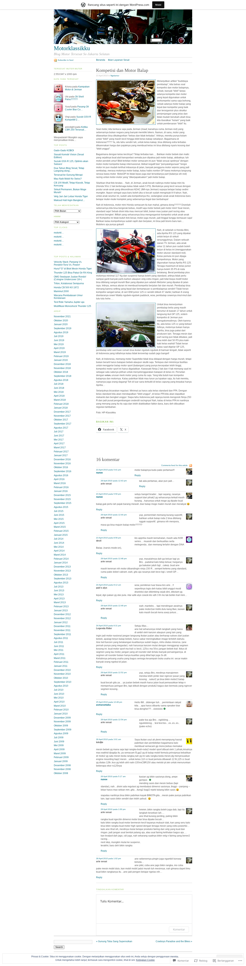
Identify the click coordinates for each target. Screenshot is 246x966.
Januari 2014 (61, 562)
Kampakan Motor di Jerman (77, 88)
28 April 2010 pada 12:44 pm (114, 515)
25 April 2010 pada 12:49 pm (109, 702)
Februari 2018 (61, 404)
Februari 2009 (61, 757)
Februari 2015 (61, 531)
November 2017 (62, 415)
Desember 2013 (62, 566)
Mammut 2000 (61, 291)
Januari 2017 (61, 455)
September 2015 (62, 503)
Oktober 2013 (61, 574)
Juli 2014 (58, 538)
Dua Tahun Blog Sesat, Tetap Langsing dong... (69, 169)
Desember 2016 (62, 459)
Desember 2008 (62, 765)
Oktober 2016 (61, 467)
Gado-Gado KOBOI (64, 150)
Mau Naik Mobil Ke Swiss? (68, 178)
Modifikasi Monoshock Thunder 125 (72, 306)
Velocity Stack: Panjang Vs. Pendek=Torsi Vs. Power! (68, 263)
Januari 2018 (61, 407)
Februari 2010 (61, 709)
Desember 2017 (62, 411)
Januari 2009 (61, 761)
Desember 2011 (62, 626)
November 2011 (62, 630)
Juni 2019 (59, 340)
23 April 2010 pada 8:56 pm (108, 538)
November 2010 (62, 674)
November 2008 (62, 769)
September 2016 (62, 471)
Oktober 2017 (61, 419)
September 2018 (62, 376)
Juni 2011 (59, 646)
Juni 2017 (59, 435)
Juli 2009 (58, 737)
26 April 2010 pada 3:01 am (108, 739)
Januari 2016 (61, 491)
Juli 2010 (58, 690)
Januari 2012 (61, 622)
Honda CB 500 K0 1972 (66, 287)
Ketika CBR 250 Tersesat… (76, 128)
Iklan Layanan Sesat (118, 60)
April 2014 (59, 550)
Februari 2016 (61, 487)
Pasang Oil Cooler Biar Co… (77, 108)
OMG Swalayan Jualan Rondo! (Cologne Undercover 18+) (70, 278)
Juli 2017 (58, 431)
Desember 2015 (62, 495)
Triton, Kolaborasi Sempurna (69, 283)
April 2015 (59, 523)
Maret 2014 (60, 554)
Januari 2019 (61, 360)
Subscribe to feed (65, 60)
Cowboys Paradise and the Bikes (174, 941)
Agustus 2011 (61, 638)
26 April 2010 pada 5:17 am (113, 776)
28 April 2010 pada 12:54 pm (114, 719)
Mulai (158, 4)
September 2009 (62, 729)
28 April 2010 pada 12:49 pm (114, 606)
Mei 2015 (59, 519)
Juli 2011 (58, 642)
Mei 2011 (58, 650)
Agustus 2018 (61, 380)
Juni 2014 (59, 543)
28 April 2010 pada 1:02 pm (108, 858)
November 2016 (62, 463)
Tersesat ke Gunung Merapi (68, 175)
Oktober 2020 (61, 320)
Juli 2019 (58, 336)
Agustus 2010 (61, 685)
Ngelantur (115, 76)
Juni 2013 (59, 590)
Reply (138, 475)
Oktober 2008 (61, 773)
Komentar (179, 929)
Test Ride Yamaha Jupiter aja (69, 302)
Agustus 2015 (61, 507)
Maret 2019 (60, 352)
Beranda (100, 60)
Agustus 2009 (61, 733)
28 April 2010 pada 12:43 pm (114, 481)
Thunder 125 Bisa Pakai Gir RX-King (73, 272)
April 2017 (59, 443)
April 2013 (59, 598)
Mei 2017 (59, 439)
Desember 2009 (62, 717)
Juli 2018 (58, 384)
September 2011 (62, 634)
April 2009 (59, 749)
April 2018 (59, 396)
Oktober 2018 (61, 372)
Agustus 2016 (61, 475)
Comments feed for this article (174, 465)
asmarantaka (103, 705)
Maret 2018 (60, 400)
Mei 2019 (59, 344)
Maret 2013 (60, 602)
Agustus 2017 (61, 427)
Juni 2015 (59, 515)
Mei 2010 (59, 697)
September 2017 (62, 423)
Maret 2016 (60, 483)
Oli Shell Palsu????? (74, 98)
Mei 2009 (59, 745)
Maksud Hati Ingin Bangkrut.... (69, 200)
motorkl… (59, 232)
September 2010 (62, 682)
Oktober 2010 (61, 678)
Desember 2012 (62, 614)
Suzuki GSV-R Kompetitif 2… (78, 118)
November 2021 (62, 316)
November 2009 (62, 721)
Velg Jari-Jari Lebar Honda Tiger (71, 196)
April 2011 (59, 654)
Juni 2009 (59, 741)
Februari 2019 (61, 356)
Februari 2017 (61, 451)
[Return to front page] (123, 43)
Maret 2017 (60, 447)
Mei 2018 (59, 392)
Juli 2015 (58, 511)
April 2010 (59, 701)
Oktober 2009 (61, 725)
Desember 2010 (62, 670)
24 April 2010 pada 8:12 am (108, 585)
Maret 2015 (60, 527)
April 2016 (59, 479)
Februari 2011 (61, 662)
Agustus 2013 (61, 582)
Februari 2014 (61, 558)
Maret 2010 (60, 705)
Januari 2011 (60, 666)
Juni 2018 (59, 388)
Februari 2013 (61, 606)
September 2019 (62, 328)
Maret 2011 (60, 658)
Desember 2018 (62, 364)
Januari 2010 (61, 713)
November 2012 (62, 618)
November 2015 (62, 499)
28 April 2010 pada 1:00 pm (113, 809)
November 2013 (62, 570)
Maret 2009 (60, 753)
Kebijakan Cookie (145, 960)
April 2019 (59, 348)
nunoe (99, 472)
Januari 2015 (61, 535)
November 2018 (62, 368)
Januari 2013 (61, 610)
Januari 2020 (61, 324)
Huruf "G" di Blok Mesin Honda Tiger (73, 268)
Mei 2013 (59, 594)
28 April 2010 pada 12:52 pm (114, 672)
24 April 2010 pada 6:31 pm (108, 626)
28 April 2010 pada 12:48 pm (114, 558)
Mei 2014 (59, 547)
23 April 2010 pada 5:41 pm (108, 470)
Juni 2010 (59, 694)
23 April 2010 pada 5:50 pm (108, 494)
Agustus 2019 (61, 332)
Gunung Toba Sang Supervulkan (114, 941)
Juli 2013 (58, 586)
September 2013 (62, 578)
